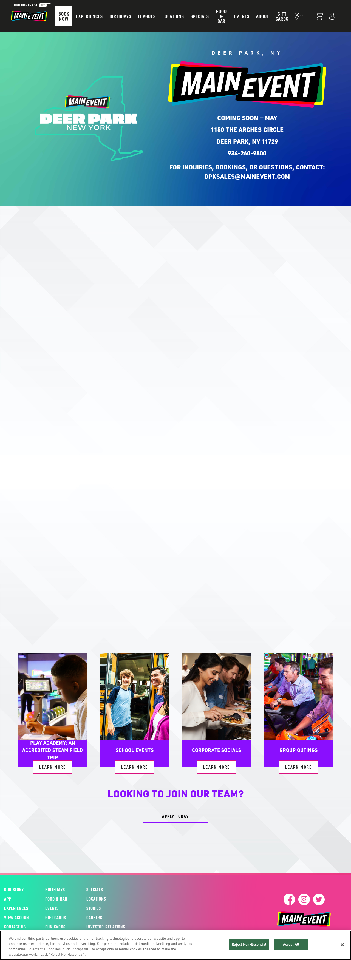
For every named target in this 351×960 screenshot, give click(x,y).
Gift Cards (282, 16)
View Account (17, 917)
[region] (175, 945)
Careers (94, 917)
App (7, 899)
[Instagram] (304, 899)
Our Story (14, 889)
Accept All (291, 944)
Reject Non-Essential (249, 944)
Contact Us (15, 927)
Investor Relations (105, 927)
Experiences (89, 16)
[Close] (342, 945)
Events (242, 16)
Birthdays (120, 16)
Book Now (63, 16)
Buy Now (159, 598)
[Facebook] (289, 899)
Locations (173, 16)
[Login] (332, 16)
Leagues (147, 16)
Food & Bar (221, 16)
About (262, 16)
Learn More (52, 767)
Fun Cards (55, 927)
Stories (93, 908)
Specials (200, 16)
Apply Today (175, 816)
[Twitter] (319, 899)
